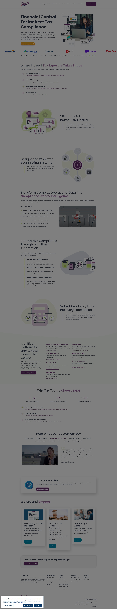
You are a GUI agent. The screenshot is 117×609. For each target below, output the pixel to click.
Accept (37, 605)
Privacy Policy (23, 602)
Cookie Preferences (8, 605)
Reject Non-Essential (28, 605)
